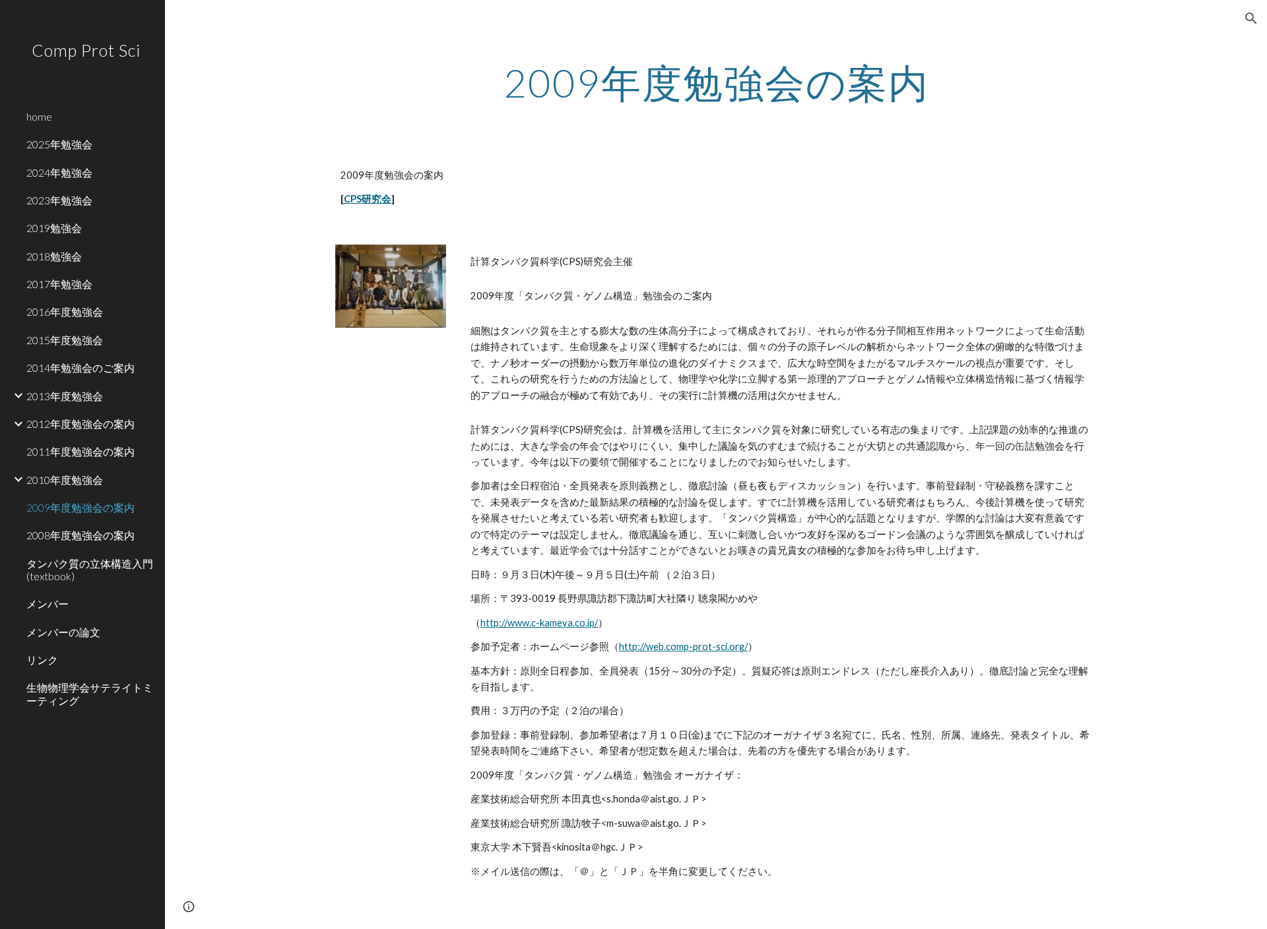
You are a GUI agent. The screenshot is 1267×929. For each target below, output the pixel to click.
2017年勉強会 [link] (59, 284)
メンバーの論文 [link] (63, 632)
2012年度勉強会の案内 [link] (80, 423)
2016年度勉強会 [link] (64, 311)
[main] (716, 82)
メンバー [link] (47, 603)
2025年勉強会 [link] (59, 144)
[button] (1251, 18)
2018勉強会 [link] (54, 256)
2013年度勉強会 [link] (64, 396)
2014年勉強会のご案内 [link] (80, 367)
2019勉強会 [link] (54, 228)
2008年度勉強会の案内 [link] (80, 535)
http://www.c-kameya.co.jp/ (539, 622)
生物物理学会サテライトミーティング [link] (89, 693)
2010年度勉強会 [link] (64, 479)
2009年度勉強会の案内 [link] (80, 507)
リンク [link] (42, 659)
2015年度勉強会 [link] (64, 340)
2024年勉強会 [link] (59, 172)
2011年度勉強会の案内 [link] (80, 451)
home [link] (39, 116)
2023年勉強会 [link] (59, 200)
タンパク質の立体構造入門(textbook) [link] (89, 569)
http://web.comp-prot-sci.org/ (683, 646)
